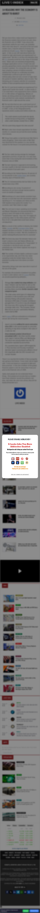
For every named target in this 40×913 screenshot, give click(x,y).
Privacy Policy (34, 910)
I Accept (26, 911)
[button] (34, 2)
